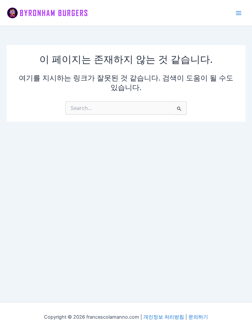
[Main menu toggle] (238, 13)
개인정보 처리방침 (163, 317)
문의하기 (198, 317)
